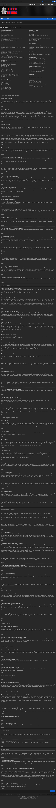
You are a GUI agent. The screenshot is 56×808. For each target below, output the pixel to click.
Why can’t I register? (5, 34)
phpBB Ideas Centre (7, 763)
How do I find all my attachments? (35, 77)
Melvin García (32, 797)
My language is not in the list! (7, 52)
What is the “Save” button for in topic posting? (10, 74)
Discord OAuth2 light (23, 798)
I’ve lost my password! (5, 39)
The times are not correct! (6, 50)
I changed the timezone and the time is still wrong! (11, 51)
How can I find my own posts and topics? (37, 63)
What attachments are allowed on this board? (38, 75)
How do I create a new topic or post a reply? (10, 61)
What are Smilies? (4, 83)
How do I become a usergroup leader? (36, 36)
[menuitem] (8, 19)
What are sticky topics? (6, 88)
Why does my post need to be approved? (9, 75)
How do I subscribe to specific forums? (37, 70)
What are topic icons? (5, 91)
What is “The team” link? (33, 40)
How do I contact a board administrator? (37, 86)
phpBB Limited (38, 753)
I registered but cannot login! (7, 35)
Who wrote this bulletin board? (35, 81)
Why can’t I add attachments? (7, 70)
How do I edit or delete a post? (7, 63)
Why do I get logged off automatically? (9, 40)
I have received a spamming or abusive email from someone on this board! (41, 48)
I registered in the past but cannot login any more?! (11, 38)
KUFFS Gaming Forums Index (47, 4)
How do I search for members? (35, 62)
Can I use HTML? (4, 82)
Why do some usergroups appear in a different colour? (40, 38)
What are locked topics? (6, 89)
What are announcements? (6, 87)
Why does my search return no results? (37, 59)
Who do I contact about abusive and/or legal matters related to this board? (41, 84)
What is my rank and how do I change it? (9, 56)
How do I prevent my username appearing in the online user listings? (13, 48)
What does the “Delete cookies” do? (8, 41)
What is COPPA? (4, 33)
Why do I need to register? (6, 31)
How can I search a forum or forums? (36, 58)
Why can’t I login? (4, 36)
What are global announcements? (8, 86)
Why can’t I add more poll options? (8, 66)
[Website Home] (9, 11)
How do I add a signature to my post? (8, 64)
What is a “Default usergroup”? (35, 39)
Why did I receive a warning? (7, 71)
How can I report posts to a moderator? (9, 73)
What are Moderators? (33, 33)
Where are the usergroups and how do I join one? (39, 35)
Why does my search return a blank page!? (37, 61)
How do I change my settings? (7, 46)
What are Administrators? (34, 31)
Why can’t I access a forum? (6, 69)
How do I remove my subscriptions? (36, 71)
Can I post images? (5, 84)
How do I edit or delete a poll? (7, 68)
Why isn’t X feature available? (35, 82)
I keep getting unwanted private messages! (37, 46)
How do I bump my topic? (6, 76)
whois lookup (40, 771)
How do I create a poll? (5, 65)
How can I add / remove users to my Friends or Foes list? (40, 54)
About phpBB (43, 754)
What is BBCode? (4, 81)
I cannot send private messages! (35, 45)
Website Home (32, 4)
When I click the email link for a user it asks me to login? (12, 57)
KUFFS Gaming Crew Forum (4, 4)
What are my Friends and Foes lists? (36, 53)
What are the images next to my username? (10, 53)
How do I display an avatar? (6, 55)
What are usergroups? (33, 34)
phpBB (32, 240)
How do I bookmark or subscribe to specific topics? (39, 69)
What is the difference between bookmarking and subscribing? (41, 67)
